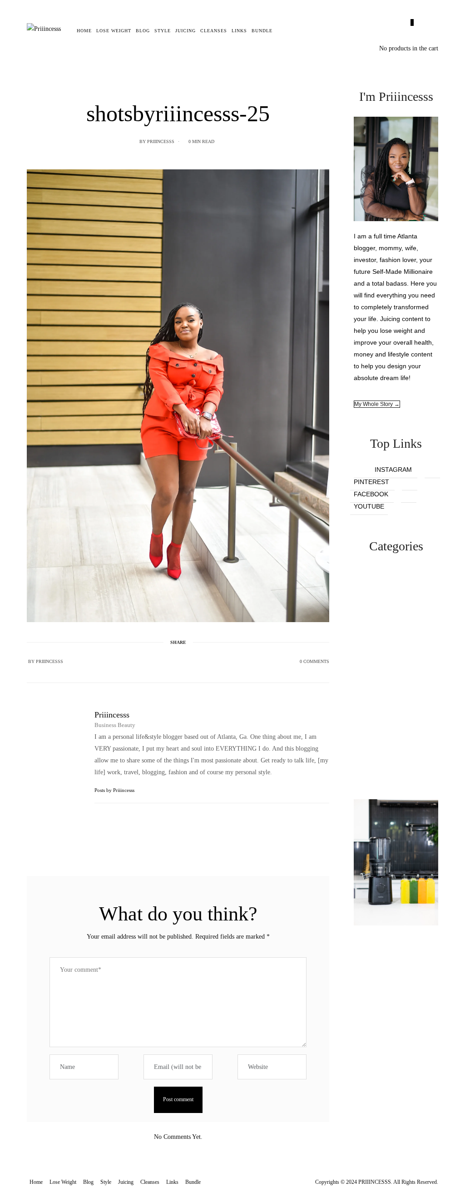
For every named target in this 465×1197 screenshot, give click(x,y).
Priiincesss (160, 141)
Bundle (262, 30)
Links (239, 30)
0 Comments (314, 661)
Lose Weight (113, 30)
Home (84, 30)
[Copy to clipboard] (201, 661)
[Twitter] (166, 661)
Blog (143, 30)
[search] (281, 31)
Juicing (185, 30)
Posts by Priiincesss (115, 790)
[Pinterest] (178, 661)
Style (162, 30)
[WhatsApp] (189, 661)
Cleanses (213, 30)
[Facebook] (154, 661)
